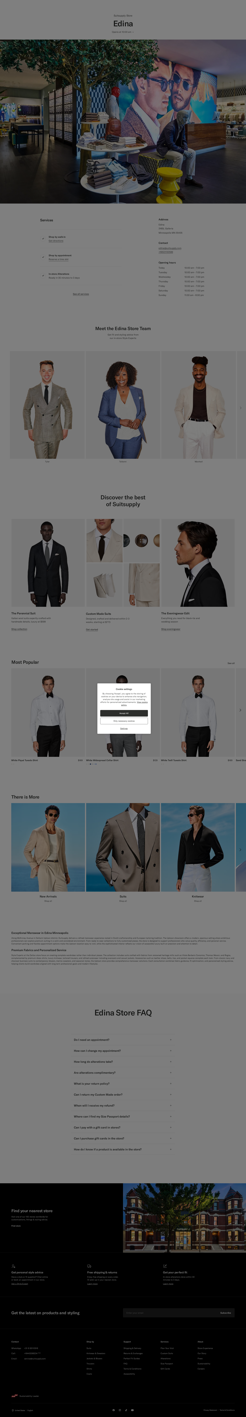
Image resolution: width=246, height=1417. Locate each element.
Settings (124, 728)
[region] (124, 708)
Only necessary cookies (124, 721)
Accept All (124, 713)
